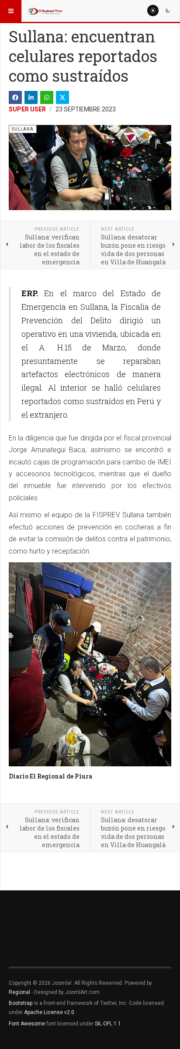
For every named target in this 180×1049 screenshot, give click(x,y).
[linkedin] (31, 97)
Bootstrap (20, 1003)
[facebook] (15, 97)
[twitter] (62, 97)
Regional (19, 992)
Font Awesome (27, 1024)
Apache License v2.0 (49, 1012)
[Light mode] (153, 10)
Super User (27, 109)
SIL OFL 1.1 (108, 1024)
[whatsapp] (46, 97)
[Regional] (44, 11)
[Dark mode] (167, 10)
